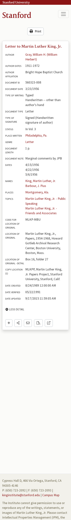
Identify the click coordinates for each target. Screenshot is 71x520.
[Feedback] (28, 323)
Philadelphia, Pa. (36, 135)
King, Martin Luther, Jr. (40, 181)
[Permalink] (49, 323)
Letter (29, 142)
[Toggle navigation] (63, 14)
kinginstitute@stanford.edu (21, 495)
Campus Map (50, 495)
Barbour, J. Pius (35, 186)
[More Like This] (38, 323)
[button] (18, 323)
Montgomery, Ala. (37, 192)
